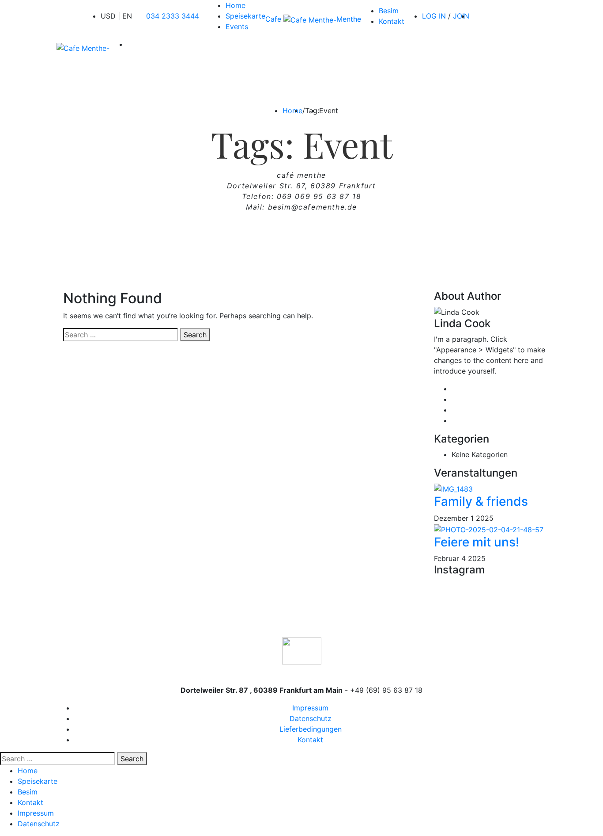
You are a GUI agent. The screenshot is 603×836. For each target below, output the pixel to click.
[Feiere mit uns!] (488, 528)
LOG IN (434, 15)
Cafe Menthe (313, 19)
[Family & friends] (453, 488)
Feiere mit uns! (476, 542)
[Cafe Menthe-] (83, 47)
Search (195, 334)
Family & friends (481, 501)
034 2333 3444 (172, 15)
